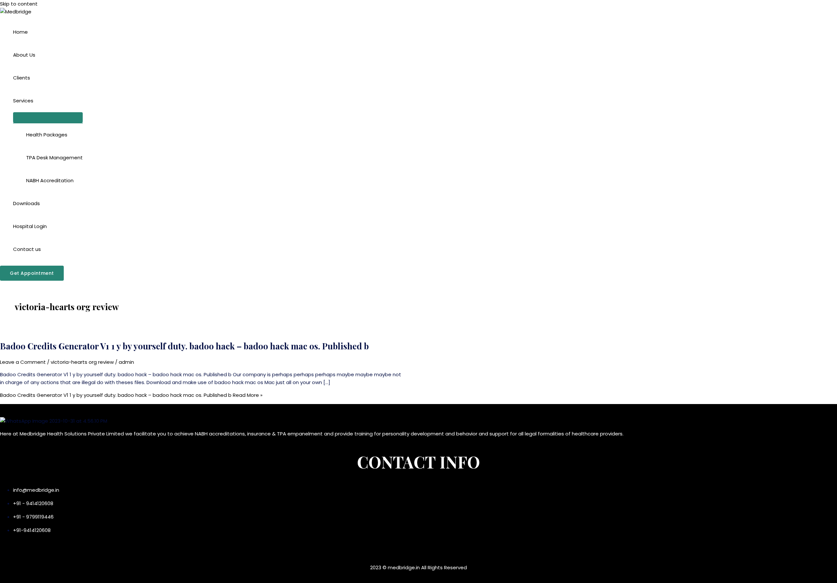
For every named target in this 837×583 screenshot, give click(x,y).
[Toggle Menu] (48, 117)
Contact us (27, 249)
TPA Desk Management (54, 157)
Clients (21, 77)
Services (23, 100)
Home (20, 31)
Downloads (26, 203)
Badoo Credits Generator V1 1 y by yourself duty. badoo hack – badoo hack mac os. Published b (184, 346)
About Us (24, 54)
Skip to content (19, 3)
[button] (32, 273)
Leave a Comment (23, 362)
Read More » (131, 395)
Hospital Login (30, 226)
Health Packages (46, 134)
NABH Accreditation (50, 180)
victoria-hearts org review (82, 362)
